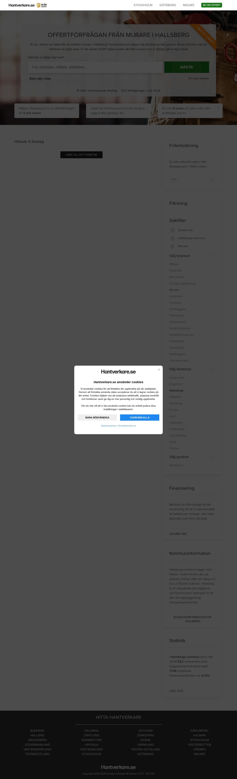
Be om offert (211, 5)
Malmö (188, 5)
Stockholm (143, 5)
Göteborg (167, 5)
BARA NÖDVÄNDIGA (97, 417)
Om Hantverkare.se (127, 425)
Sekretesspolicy (108, 425)
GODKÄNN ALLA (140, 417)
